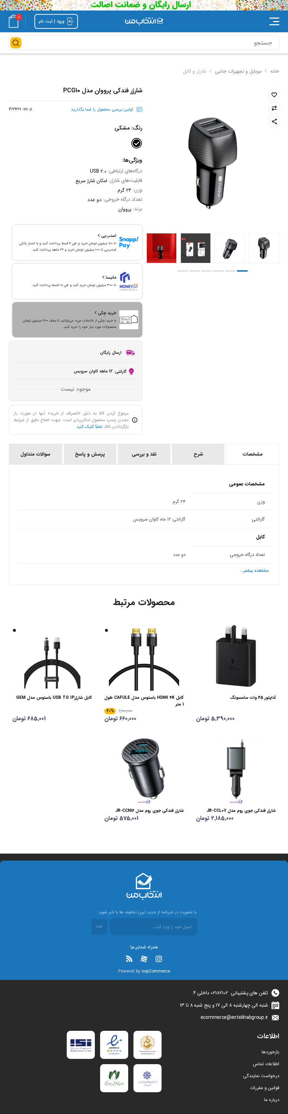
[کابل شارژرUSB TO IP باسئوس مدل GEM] (52, 656)
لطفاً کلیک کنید (90, 426)
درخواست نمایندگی (261, 1076)
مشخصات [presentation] (253, 454)
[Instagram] (158, 958)
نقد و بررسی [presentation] (144, 454)
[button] (228, 21)
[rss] (129, 958)
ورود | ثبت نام (52, 21)
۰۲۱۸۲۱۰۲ (219, 993)
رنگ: (128, 128)
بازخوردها (270, 1052)
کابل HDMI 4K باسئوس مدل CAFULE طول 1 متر (144, 701)
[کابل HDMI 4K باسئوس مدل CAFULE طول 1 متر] (144, 656)
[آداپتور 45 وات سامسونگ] (235, 656)
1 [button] (242, 271)
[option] (264, 248)
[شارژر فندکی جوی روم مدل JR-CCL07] (235, 769)
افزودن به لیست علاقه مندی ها (274, 94)
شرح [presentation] (198, 454)
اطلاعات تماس (266, 1064)
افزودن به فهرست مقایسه (274, 108)
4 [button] (206, 271)
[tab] (252, 454)
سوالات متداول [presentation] (35, 454)
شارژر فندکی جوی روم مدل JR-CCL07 (241, 810)
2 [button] (230, 271)
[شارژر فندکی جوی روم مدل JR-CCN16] (144, 769)
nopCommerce (156, 971)
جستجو (16, 43)
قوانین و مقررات (264, 1088)
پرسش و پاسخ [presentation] (90, 454)
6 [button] (182, 271)
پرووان (124, 209)
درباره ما (271, 1099)
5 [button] (194, 271)
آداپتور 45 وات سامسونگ (253, 697)
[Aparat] (144, 958)
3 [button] (218, 271)
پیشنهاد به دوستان (274, 121)
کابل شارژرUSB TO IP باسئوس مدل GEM (54, 697)
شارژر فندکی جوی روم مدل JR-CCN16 (149, 810)
